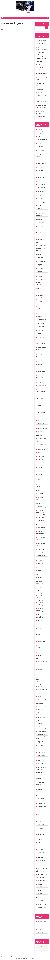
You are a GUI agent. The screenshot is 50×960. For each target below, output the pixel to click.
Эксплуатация (41, 932)
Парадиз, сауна (41, 684)
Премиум (40, 696)
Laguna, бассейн (41, 167)
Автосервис (40, 268)
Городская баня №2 (42, 425)
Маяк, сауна (40, 593)
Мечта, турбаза (41, 620)
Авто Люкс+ (40, 195)
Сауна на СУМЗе (41, 755)
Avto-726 (40, 133)
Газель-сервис (41, 408)
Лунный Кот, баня (41, 557)
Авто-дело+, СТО (41, 202)
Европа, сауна (41, 464)
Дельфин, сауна (41, 449)
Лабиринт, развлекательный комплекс (40, 533)
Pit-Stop (39, 181)
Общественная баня (42, 661)
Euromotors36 (41, 143)
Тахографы (40, 821)
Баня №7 (40, 361)
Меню (3, 17)
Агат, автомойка (41, 313)
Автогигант (40, 208)
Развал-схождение (42, 714)
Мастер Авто (40, 577)
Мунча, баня (40, 625)
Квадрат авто (41, 517)
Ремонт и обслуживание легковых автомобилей (41, 722)
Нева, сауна (40, 652)
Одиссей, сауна (41, 666)
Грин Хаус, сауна (41, 431)
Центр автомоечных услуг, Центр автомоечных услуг (41, 870)
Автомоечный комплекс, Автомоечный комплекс (41, 241)
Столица (40, 809)
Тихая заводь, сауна (42, 837)
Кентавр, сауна (41, 520)
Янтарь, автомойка (42, 904)
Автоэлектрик (41, 311)
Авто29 (39, 205)
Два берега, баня (41, 446)
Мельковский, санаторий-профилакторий (40, 604)
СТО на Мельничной (42, 806)
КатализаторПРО (41, 514)
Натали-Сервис (41, 650)
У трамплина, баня (42, 852)
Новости (39, 924)
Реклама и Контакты (42, 717)
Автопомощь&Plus (42, 261)
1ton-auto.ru (25, 12)
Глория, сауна (41, 415)
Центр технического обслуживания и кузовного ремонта (41, 876)
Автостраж (40, 304)
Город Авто (40, 420)
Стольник (40, 811)
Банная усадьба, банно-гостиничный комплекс (40, 343)
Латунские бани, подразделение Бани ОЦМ (40, 539)
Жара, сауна (40, 471)
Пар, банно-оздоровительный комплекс (40, 680)
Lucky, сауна (40, 170)
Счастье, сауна (41, 818)
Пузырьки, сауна (41, 712)
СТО (39, 801)
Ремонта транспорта (42, 926)
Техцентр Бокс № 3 (42, 834)
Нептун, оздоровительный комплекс (40, 657)
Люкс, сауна (40, 560)
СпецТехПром (41, 798)
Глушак (39, 417)
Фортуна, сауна (41, 860)
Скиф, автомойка (41, 786)
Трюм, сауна (40, 849)
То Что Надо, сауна (42, 839)
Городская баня (41, 423)
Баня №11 (40, 359)
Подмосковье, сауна (42, 689)
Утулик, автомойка (42, 855)
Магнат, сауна (41, 563)
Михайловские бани (42, 623)
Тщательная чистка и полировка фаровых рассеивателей (41, 107)
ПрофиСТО (40, 709)
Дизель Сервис (41, 456)
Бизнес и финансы (42, 921)
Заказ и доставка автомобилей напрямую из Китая (41, 73)
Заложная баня (41, 482)
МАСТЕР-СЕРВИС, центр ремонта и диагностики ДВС (41, 582)
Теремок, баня (41, 824)
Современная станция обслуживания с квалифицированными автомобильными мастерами (41, 51)
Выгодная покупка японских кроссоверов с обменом (41, 101)
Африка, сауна (41, 330)
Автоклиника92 (41, 210)
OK (33, 958)
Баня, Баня (40, 382)
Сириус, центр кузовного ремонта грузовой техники (40, 777)
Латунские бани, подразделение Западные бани (40, 551)
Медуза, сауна (41, 600)
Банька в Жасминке (42, 352)
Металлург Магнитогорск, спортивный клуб (39, 616)
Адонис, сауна (41, 316)
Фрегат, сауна (41, 865)
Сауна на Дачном (42, 752)
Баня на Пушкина (42, 380)
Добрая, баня (41, 459)
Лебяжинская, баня (42, 555)
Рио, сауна (40, 726)
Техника (39, 929)
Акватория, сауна (42, 319)
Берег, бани (40, 394)
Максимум (40, 570)
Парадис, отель (41, 686)
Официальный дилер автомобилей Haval (40, 84)
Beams (39, 136)
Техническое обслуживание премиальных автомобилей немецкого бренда (41, 115)
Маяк (39, 590)
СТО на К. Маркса (42, 803)
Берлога (39, 401)
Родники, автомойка (42, 728)
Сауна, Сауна (41, 757)
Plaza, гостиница (41, 184)
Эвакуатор (40, 893)
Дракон (39, 462)
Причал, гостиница (42, 699)
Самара (39, 749)
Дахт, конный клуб (42, 444)
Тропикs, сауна (41, 846)
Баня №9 (40, 364)
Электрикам (40, 934)
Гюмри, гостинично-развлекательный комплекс (41, 440)
